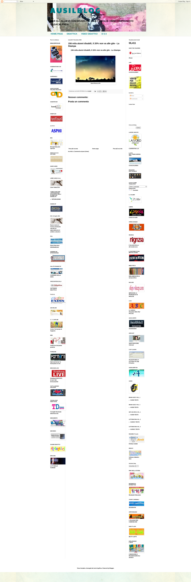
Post (132, 95)
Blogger (111, 568)
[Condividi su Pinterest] (106, 91)
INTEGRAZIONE (56, 199)
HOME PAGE (57, 34)
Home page (95, 148)
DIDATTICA (72, 34)
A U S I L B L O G (75, 10)
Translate (135, 190)
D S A (104, 34)
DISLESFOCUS (55, 43)
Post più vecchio (117, 148)
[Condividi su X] (102, 91)
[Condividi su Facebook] (104, 91)
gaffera (100, 568)
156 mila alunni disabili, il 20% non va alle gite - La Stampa (95, 50)
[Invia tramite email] (98, 91)
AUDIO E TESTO (134, 422)
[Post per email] (95, 91)
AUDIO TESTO (134, 400)
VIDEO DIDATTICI (89, 34)
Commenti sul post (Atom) (81, 151)
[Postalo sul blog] (100, 91)
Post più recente (73, 148)
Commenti (134, 99)
